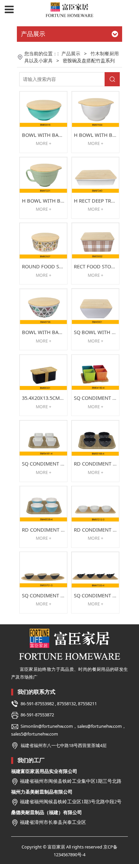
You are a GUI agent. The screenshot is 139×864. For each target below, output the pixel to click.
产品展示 (70, 53)
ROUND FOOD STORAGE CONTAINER (64, 266)
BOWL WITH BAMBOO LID (52, 134)
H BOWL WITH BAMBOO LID (55, 200)
